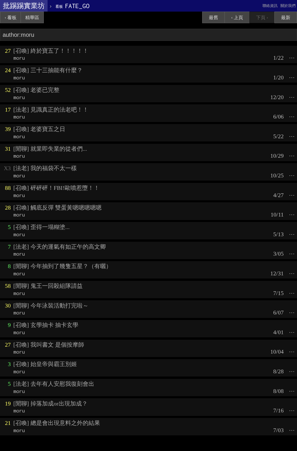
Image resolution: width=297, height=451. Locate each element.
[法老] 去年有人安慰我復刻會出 (53, 384)
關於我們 (288, 6)
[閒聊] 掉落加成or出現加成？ (50, 403)
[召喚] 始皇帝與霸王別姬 (45, 364)
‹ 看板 (11, 17)
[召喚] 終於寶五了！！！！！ (50, 51)
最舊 (213, 17)
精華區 (32, 17)
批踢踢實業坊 (24, 6)
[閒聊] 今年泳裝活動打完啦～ (50, 305)
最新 (285, 17)
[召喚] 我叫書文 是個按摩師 (48, 344)
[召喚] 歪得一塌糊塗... (41, 227)
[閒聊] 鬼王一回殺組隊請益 (48, 286)
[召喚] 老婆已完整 (36, 90)
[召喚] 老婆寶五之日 (39, 129)
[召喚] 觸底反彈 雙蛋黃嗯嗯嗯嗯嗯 (57, 207)
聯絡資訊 (270, 6)
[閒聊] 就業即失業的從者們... (50, 149)
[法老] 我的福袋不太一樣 (45, 168)
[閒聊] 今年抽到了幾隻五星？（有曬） (62, 266)
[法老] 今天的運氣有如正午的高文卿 (59, 246)
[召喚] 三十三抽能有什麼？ (48, 70)
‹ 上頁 (237, 17)
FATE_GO (72, 6)
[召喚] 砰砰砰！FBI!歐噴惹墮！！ (56, 188)
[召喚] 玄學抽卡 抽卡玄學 (45, 325)
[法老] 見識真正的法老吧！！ (50, 109)
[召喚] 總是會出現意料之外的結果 (56, 423)
